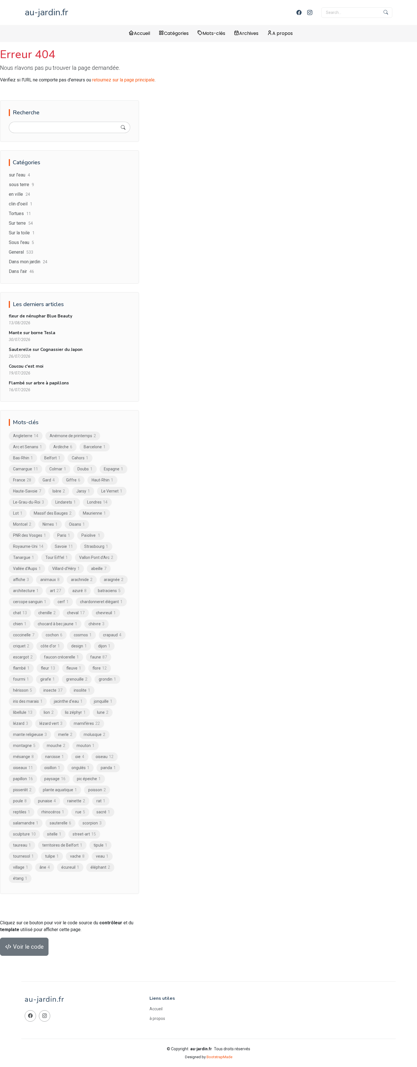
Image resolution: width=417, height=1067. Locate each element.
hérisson (22, 690)
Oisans (77, 524)
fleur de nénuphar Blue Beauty (40, 316)
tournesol (23, 856)
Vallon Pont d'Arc (96, 557)
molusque (94, 734)
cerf (63, 601)
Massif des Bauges (52, 513)
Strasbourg (96, 546)
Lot (17, 513)
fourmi (21, 679)
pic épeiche (89, 778)
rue (80, 812)
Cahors (80, 458)
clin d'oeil (20, 204)
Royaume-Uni (28, 546)
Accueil (142, 33)
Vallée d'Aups (27, 568)
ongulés (80, 767)
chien (19, 624)
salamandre (25, 823)
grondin (107, 679)
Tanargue (23, 557)
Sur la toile (22, 232)
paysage (55, 778)
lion (49, 712)
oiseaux (23, 767)
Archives (248, 33)
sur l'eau (19, 175)
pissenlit (22, 790)
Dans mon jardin (28, 261)
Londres (97, 502)
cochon (54, 635)
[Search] (123, 127)
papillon (23, 778)
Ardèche (62, 447)
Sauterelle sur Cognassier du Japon (46, 349)
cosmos (83, 635)
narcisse (54, 756)
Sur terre (21, 223)
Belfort (52, 458)
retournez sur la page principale (123, 80)
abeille (98, 568)
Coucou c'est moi (26, 366)
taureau (22, 845)
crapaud (112, 635)
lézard (20, 723)
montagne (24, 745)
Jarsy (83, 491)
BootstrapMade (219, 1057)
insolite (82, 690)
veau (102, 856)
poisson (97, 790)
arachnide (81, 579)
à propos (157, 1018)
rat (100, 801)
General (21, 252)
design (79, 646)
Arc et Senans (27, 447)
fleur (48, 668)
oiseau (104, 756)
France (22, 480)
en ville (19, 194)
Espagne (113, 469)
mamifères (87, 723)
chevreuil (106, 613)
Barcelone (95, 447)
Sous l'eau (21, 242)
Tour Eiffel (56, 557)
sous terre (21, 184)
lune (102, 712)
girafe (47, 679)
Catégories (176, 33)
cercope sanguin (29, 601)
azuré (79, 590)
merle (65, 734)
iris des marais (28, 701)
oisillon (52, 767)
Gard (49, 480)
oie (79, 756)
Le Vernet (111, 491)
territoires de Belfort (62, 845)
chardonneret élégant (101, 601)
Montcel (22, 524)
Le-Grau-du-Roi (28, 502)
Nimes (50, 524)
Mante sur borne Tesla (32, 333)
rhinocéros (52, 812)
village (20, 867)
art (55, 590)
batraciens (109, 590)
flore (99, 668)
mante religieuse (30, 734)
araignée (113, 579)
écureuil (70, 867)
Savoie (64, 546)
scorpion (92, 823)
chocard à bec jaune (57, 624)
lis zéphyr (75, 712)
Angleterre (25, 435)
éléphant (100, 867)
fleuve (73, 668)
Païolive (90, 535)
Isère (58, 491)
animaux (50, 579)
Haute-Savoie (27, 491)
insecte (52, 690)
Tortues (20, 213)
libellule (22, 712)
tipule (100, 845)
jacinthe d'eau (68, 701)
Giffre (73, 480)
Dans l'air (21, 271)
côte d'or (50, 646)
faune (98, 657)
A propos (282, 33)
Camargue (25, 469)
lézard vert (50, 723)
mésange (23, 756)
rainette (76, 801)
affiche (21, 579)
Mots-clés (214, 33)
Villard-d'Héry (66, 568)
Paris (63, 535)
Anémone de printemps (73, 435)
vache (77, 856)
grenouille (76, 679)
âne (44, 867)
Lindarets (65, 502)
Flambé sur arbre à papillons (39, 383)
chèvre (96, 624)
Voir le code (28, 946)
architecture (26, 590)
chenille (47, 613)
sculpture (24, 834)
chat (20, 613)
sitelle (54, 834)
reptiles (21, 812)
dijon (104, 646)
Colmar (57, 469)
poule (20, 801)
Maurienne (94, 513)
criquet (21, 646)
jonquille (103, 701)
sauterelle (60, 823)
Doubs (84, 469)
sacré (103, 812)
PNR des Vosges (29, 535)
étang (20, 878)
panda (108, 767)
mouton (85, 745)
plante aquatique (60, 790)
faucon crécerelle (61, 657)
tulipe (52, 856)
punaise (47, 801)
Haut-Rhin (102, 480)
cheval (76, 613)
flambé (21, 668)
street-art (84, 834)
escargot (23, 657)
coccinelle (23, 635)
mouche (56, 745)
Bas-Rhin (23, 458)
